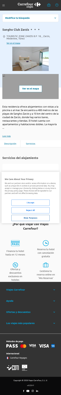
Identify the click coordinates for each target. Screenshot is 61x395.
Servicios (30, 143)
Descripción (10, 143)
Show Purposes (30, 218)
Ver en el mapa (13, 43)
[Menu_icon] (3, 5)
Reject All (30, 210)
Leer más (6, 136)
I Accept (30, 203)
